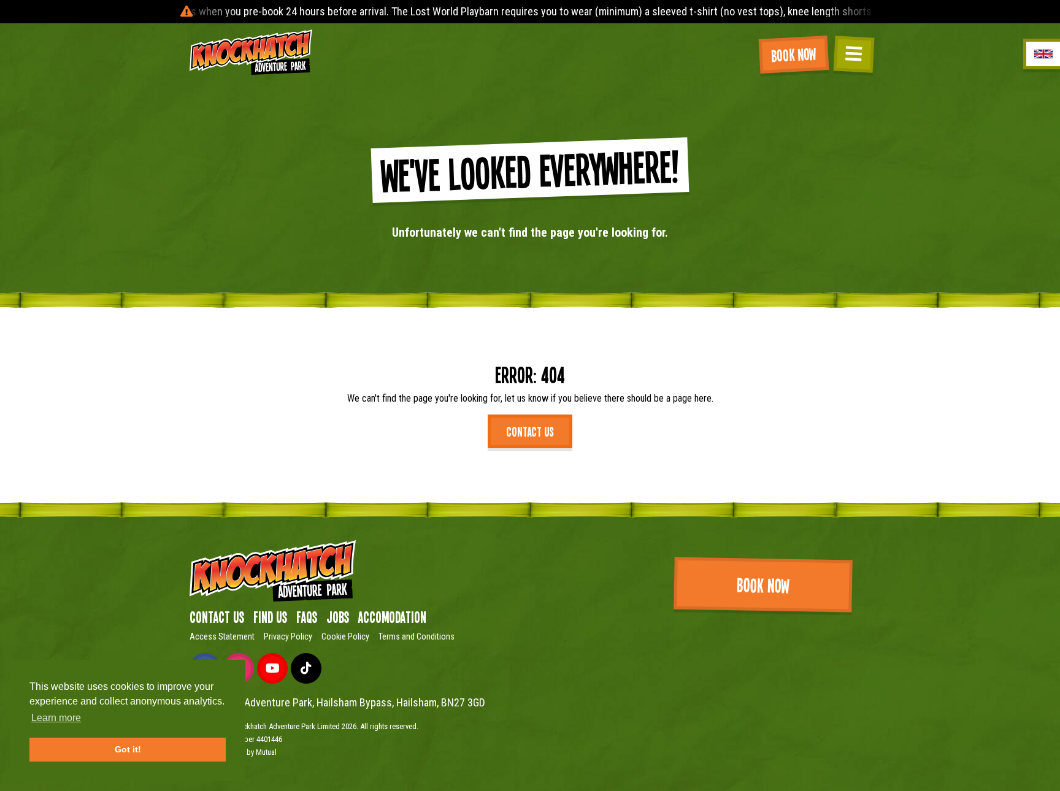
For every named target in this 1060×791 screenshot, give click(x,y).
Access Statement (222, 636)
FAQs (306, 617)
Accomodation (392, 617)
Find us (270, 617)
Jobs (337, 617)
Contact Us (217, 617)
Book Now (793, 54)
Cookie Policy (345, 636)
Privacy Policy (288, 636)
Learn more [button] (56, 718)
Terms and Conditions (416, 636)
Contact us (530, 431)
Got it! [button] (128, 749)
